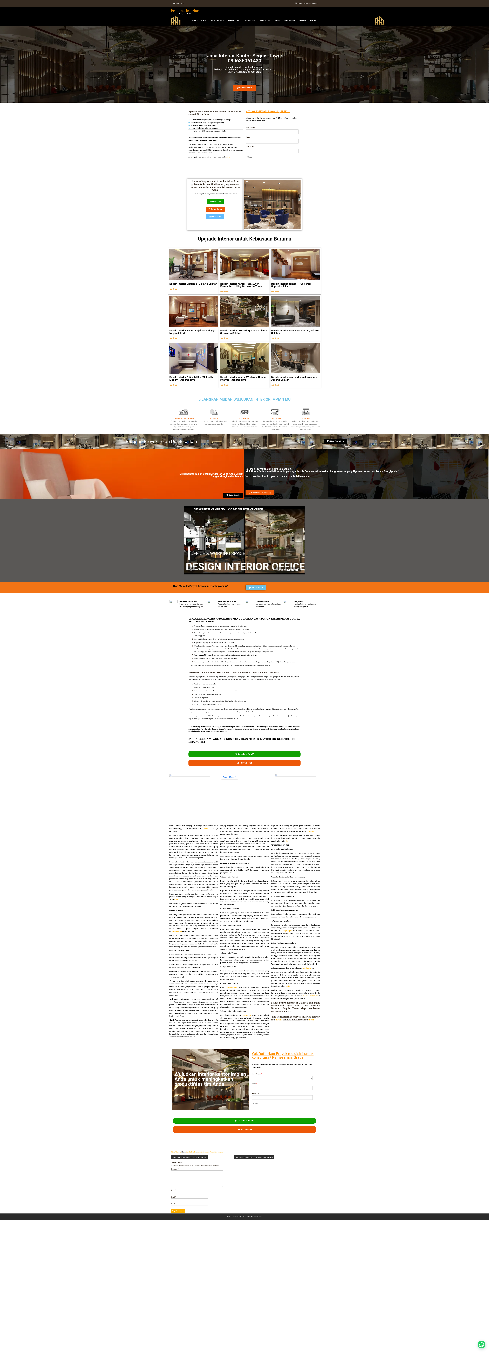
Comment (175, 1169)
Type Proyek (251, 127)
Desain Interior (191, 1152)
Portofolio (234, 20)
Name (173, 1190)
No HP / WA (250, 147)
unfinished (310, 831)
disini (228, 157)
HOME (195, 20)
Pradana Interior (185, 11)
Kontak (303, 20)
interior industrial (231, 987)
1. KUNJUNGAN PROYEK (183, 419)
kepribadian (307, 968)
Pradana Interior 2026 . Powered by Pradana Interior (244, 1217)
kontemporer (246, 1015)
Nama (248, 137)
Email (173, 1197)
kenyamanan (177, 931)
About (204, 20)
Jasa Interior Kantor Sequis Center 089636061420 (189, 1157)
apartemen (206, 828)
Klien (277, 20)
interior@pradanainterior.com (308, 3)
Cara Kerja (249, 20)
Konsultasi (289, 20)
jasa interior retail (203, 1152)
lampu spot (287, 931)
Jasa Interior (218, 20)
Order (313, 20)
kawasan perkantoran (310, 996)
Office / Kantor (176, 1152)
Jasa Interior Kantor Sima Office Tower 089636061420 (254, 1157)
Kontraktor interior (216, 1152)
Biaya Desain (265, 20)
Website (173, 1204)
